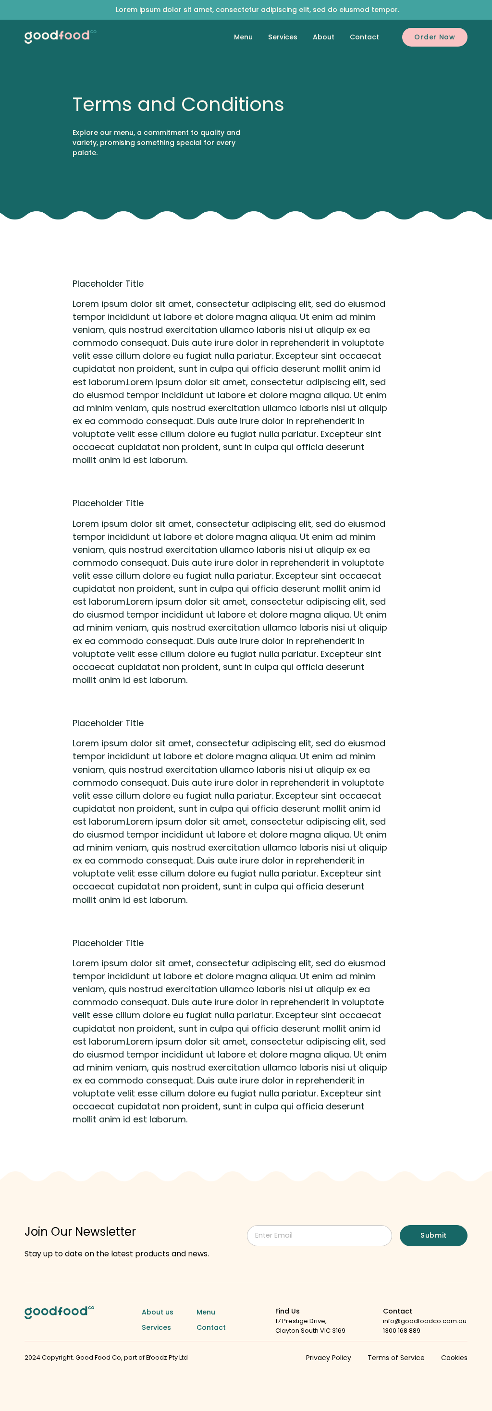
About (323, 37)
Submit (433, 1235)
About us (157, 1312)
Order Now (434, 37)
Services (282, 37)
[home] (61, 37)
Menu (243, 37)
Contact (364, 37)
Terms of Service (396, 1357)
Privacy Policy (328, 1357)
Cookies (454, 1357)
